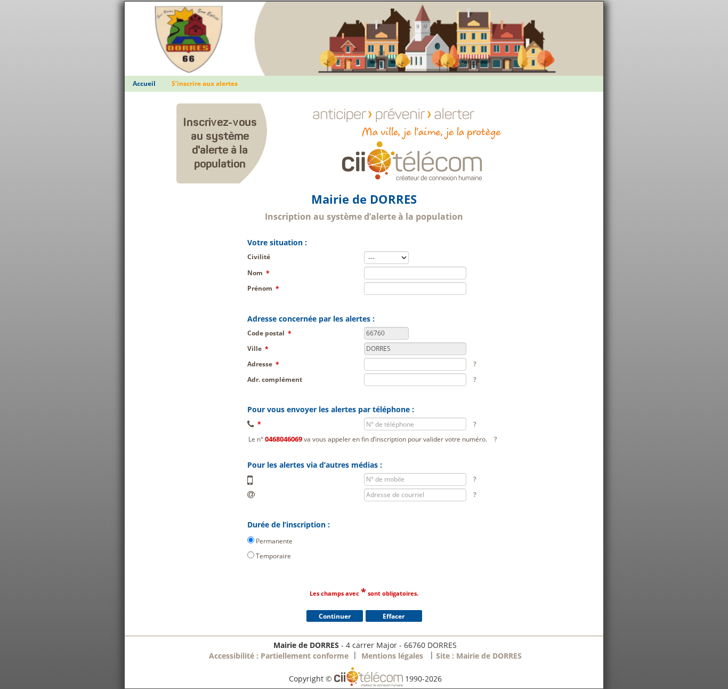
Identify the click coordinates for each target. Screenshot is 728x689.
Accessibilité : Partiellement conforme (279, 655)
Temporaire (273, 555)
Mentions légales (392, 655)
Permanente (274, 540)
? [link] (475, 363)
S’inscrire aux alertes (205, 83)
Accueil (144, 83)
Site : (479, 655)
